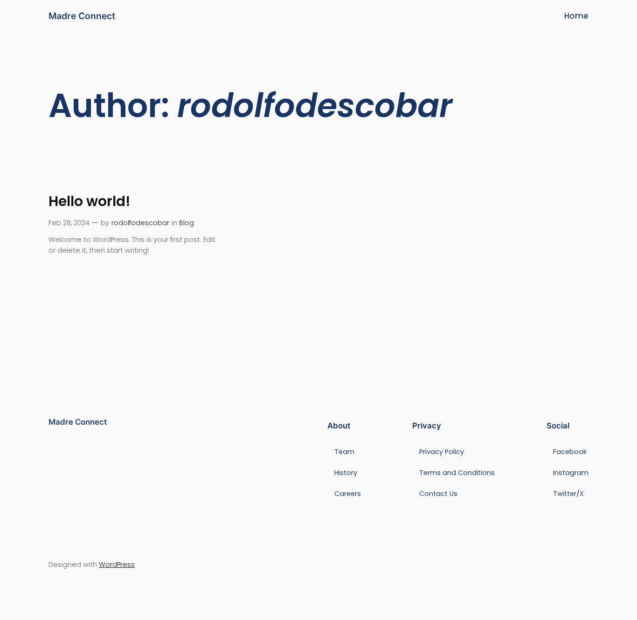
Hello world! (89, 201)
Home (576, 15)
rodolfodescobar (140, 222)
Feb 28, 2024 (69, 222)
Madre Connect (81, 15)
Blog (186, 222)
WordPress (117, 564)
